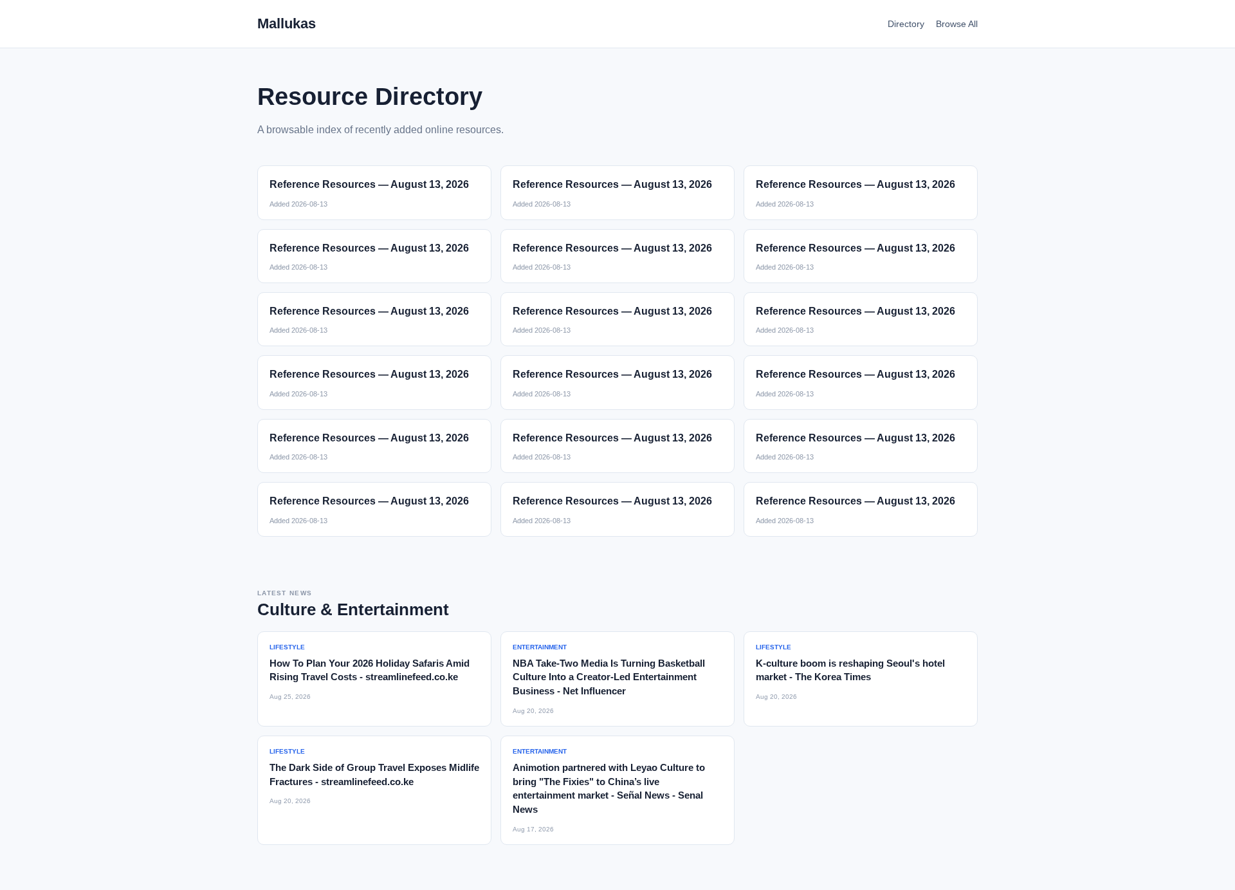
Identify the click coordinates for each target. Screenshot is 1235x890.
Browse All (957, 24)
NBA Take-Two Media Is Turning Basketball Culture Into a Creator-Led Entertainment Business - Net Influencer (609, 677)
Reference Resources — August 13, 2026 (369, 184)
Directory (906, 24)
